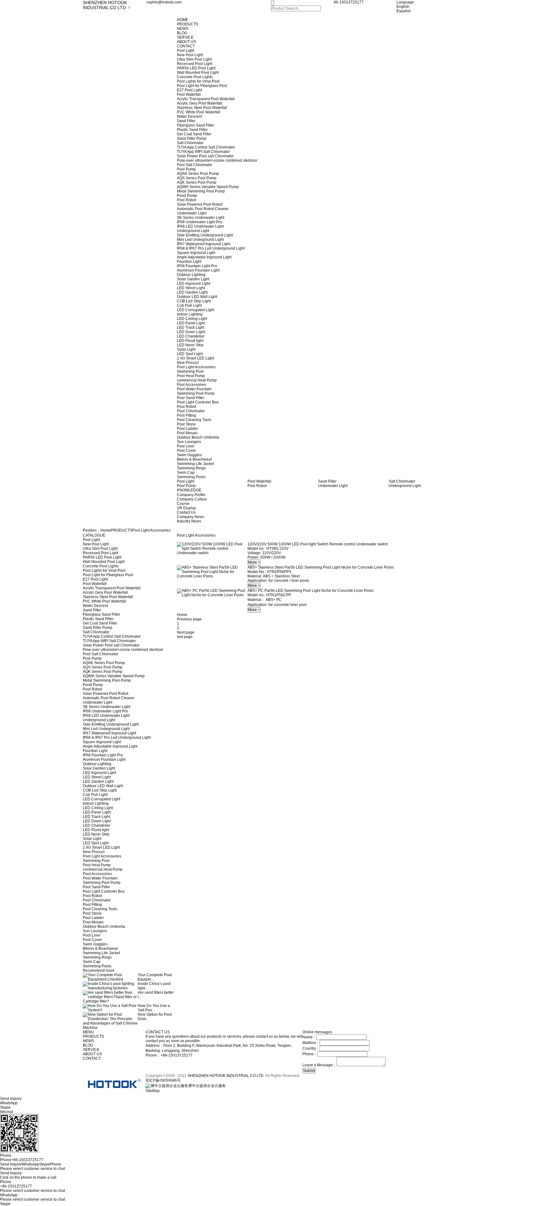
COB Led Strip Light (194, 301)
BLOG (182, 33)
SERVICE (185, 37)
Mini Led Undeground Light (200, 239)
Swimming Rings (191, 468)
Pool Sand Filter (190, 398)
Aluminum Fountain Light (198, 270)
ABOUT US (186, 42)
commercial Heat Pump (197, 380)
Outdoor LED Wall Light (197, 297)
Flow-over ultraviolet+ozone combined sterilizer (217, 160)
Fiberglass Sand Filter (195, 125)
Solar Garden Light (193, 279)
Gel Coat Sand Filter (194, 134)
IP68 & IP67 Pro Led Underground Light (211, 248)
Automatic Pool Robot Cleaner (203, 209)
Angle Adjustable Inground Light (204, 257)
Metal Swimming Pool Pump (201, 191)
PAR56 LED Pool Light (196, 68)
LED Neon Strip (190, 345)
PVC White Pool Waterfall (198, 112)
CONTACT (186, 46)
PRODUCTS (187, 24)
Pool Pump (186, 169)
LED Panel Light (191, 323)
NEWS (182, 28)
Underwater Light (191, 213)
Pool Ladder (187, 428)
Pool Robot (186, 200)
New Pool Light (190, 55)
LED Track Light (190, 327)
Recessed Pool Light (194, 64)
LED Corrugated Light (195, 310)
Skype (5, 1204)
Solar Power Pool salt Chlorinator (205, 156)
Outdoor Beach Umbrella (198, 437)
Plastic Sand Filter (192, 129)
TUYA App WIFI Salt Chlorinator (203, 151)
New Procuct (188, 362)
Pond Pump (187, 195)
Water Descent (189, 116)
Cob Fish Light (189, 305)
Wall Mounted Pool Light (198, 72)
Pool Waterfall (189, 94)
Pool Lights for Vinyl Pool (198, 81)
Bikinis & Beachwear (194, 459)
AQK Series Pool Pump (196, 182)
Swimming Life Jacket (195, 464)
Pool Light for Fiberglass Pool (202, 86)
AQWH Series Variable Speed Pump (208, 187)
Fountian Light (189, 261)
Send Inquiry (11, 1173)
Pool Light (185, 50)
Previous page (189, 619)
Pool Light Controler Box (198, 402)
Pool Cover (186, 450)
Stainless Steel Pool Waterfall (202, 107)
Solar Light (186, 349)
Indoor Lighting (190, 314)
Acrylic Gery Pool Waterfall (199, 103)
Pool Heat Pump (191, 376)
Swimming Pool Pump (196, 393)
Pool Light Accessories (196, 367)
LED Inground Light (193, 283)
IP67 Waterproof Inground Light (203, 244)
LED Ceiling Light (192, 318)
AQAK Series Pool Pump (198, 173)
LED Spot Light (190, 354)
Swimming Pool (190, 371)
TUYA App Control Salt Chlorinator (206, 147)
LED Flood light (190, 340)
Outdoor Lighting (191, 275)
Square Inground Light (196, 253)
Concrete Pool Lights (195, 77)
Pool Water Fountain (194, 389)
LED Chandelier (191, 336)
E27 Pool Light (189, 90)
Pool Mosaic (187, 433)
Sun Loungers (189, 442)
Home (105, 530)
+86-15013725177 (16, 1186)
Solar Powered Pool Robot (199, 204)
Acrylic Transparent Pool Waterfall (206, 99)
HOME (182, 20)
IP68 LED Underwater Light (200, 226)
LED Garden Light (192, 292)
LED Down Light (191, 332)
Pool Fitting (186, 415)
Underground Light (193, 231)
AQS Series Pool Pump (196, 178)
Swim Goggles (189, 455)
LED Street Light (191, 288)
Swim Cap (185, 472)
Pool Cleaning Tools (194, 420)
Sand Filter (186, 121)
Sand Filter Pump (191, 138)
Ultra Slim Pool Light (194, 59)
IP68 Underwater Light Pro (199, 222)
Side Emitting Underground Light (205, 235)
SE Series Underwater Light (200, 217)
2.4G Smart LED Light (195, 358)
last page (185, 637)
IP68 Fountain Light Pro (197, 266)
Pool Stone (186, 424)
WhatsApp (9, 1195)
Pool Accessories (191, 384)
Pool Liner (185, 446)
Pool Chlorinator (191, 411)
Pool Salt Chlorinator (194, 165)
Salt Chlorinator (190, 143)
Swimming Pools (191, 477)
